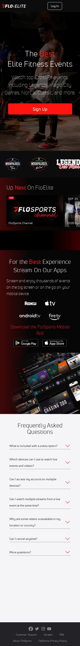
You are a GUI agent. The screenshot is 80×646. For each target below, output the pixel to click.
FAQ (62, 634)
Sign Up (71, 6)
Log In (55, 6)
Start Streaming (35, 215)
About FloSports (22, 640)
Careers (48, 634)
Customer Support (26, 634)
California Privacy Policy (53, 640)
